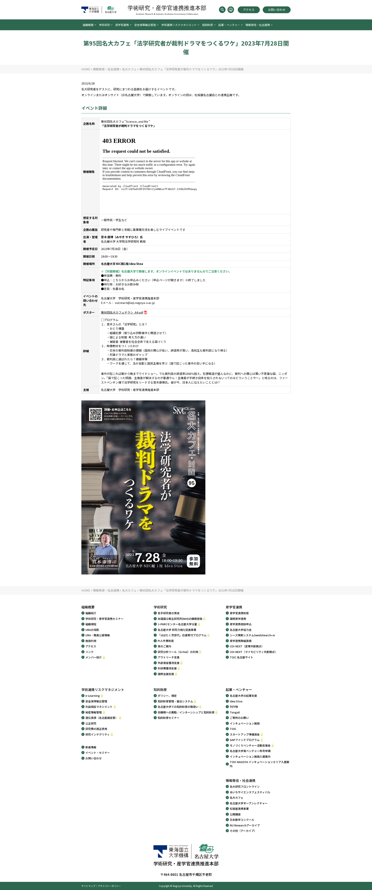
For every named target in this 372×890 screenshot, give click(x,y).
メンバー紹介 (93, 657)
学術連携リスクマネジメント (179, 25)
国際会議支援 (166, 674)
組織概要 (88, 25)
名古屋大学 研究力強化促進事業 (177, 630)
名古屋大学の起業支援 (243, 696)
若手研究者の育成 (168, 613)
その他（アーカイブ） (243, 831)
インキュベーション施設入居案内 (250, 756)
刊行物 (234, 707)
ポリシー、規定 (167, 696)
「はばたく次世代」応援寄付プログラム (182, 635)
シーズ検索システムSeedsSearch (252, 635)
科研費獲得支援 (167, 668)
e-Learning (92, 696)
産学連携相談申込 (240, 624)
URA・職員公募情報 (97, 635)
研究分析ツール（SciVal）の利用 (178, 652)
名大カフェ (236, 797)
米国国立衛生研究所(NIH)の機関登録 (180, 619)
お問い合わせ (276, 10)
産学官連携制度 (239, 613)
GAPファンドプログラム (245, 740)
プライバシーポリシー (109, 885)
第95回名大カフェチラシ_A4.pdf (122, 312)
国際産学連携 (238, 619)
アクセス (248, 10)
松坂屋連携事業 (239, 809)
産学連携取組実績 (240, 641)
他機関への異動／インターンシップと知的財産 (186, 712)
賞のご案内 (164, 646)
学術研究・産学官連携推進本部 (167, 10)
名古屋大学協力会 (240, 630)
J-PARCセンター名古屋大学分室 (177, 624)
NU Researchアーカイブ (245, 825)
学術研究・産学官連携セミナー (104, 619)
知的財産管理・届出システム (175, 701)
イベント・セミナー (97, 753)
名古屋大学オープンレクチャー (249, 803)
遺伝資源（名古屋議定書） (101, 718)
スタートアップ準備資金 (245, 734)
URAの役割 (92, 630)
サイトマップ (88, 885)
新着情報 (90, 747)
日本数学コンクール (242, 820)
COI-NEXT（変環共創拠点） (247, 646)
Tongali (235, 712)
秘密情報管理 (93, 712)
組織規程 (90, 624)
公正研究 (90, 723)
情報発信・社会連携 (257, 25)
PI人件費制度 (166, 641)
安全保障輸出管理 (145, 25)
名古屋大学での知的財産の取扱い (178, 707)
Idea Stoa (236, 701)
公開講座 (235, 814)
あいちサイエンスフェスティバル (250, 792)
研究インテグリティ (97, 734)
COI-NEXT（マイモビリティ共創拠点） (253, 652)
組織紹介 (90, 613)
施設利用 (90, 641)
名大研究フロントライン (245, 786)
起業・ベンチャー (229, 25)
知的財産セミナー (168, 718)
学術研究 (104, 25)
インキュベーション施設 (245, 723)
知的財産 (207, 25)
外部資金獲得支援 (168, 663)
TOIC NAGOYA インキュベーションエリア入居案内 (259, 764)
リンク (89, 652)
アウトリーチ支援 (168, 657)
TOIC (233, 729)
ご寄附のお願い (239, 718)
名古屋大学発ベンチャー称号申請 (250, 751)
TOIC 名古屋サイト (241, 657)
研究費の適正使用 (96, 729)
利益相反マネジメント (99, 707)
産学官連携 (122, 25)
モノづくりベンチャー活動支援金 (250, 745)
